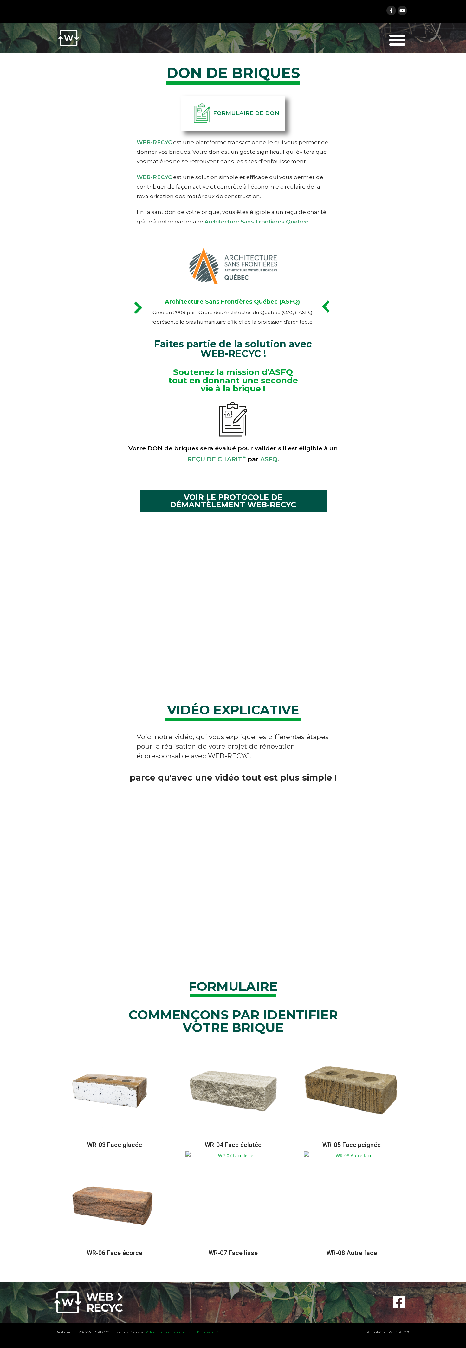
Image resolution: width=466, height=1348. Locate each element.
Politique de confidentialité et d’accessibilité (182, 1332)
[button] (397, 39)
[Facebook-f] (391, 10)
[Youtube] (402, 10)
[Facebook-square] (399, 1302)
